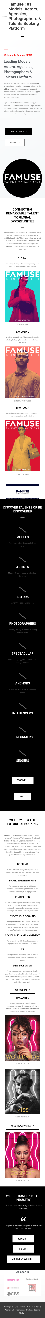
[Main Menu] (22, 37)
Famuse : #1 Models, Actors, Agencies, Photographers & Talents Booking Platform (24, 16)
